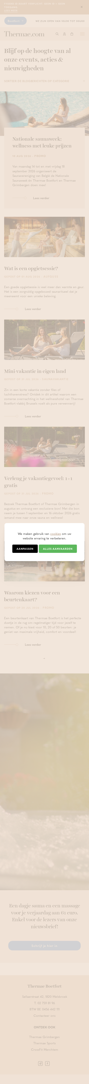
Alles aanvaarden (57, 549)
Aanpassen (25, 549)
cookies (55, 533)
